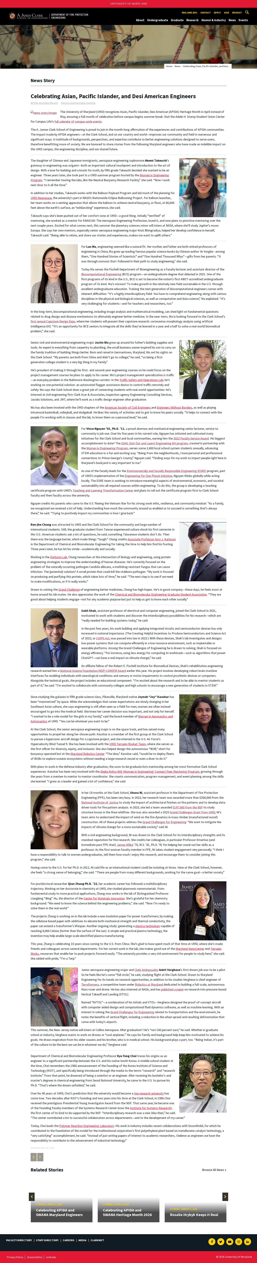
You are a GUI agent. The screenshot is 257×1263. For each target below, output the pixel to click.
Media (82, 1240)
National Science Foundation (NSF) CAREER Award (93, 671)
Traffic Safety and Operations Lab (141, 380)
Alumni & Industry (213, 20)
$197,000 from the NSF (188, 807)
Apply (217, 12)
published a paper (172, 989)
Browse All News (213, 1170)
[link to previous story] (33, 1157)
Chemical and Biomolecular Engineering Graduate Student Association (161, 594)
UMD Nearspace (41, 198)
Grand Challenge (69, 589)
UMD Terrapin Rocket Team (127, 744)
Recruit (237, 12)
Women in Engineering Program (107, 448)
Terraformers (90, 984)
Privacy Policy (15, 1257)
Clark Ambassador (146, 970)
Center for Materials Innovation (104, 898)
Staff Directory (47, 1240)
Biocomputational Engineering (101, 274)
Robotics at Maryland (149, 984)
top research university (149, 1093)
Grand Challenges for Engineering (164, 822)
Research (192, 20)
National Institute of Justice (99, 802)
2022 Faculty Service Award (191, 438)
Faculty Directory (19, 1240)
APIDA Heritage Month (44, 103)
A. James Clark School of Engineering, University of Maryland (48, 11)
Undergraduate (157, 20)
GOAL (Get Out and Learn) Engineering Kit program (154, 443)
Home (169, 66)
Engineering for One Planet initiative (148, 476)
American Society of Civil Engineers (128, 407)
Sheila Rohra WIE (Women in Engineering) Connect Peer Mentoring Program (149, 772)
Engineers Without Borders (174, 407)
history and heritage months (78, 103)
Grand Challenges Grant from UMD (192, 812)
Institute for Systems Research (150, 1108)
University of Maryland (128, 3)
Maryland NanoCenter (190, 949)
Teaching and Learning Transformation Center (103, 490)
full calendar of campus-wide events (78, 121)
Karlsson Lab (58, 557)
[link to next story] (40, 1157)
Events (243, 20)
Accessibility (34, 1257)
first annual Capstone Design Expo (53, 321)
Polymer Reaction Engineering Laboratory (86, 1126)
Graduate (177, 20)
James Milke (125, 845)
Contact (205, 12)
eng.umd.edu (189, 12)
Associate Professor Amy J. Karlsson (152, 539)
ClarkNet (97, 1240)
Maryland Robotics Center (87, 754)
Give (226, 12)
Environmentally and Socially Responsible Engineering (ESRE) (166, 471)
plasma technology (147, 926)
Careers (68, 1240)
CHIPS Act (102, 638)
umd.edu (51, 1257)
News (232, 20)
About (140, 20)
